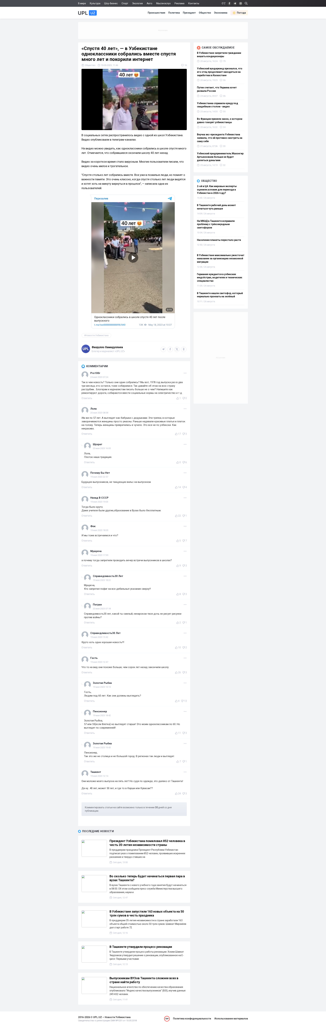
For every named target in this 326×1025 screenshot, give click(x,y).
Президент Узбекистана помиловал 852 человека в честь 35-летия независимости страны (147, 843)
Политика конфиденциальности (192, 1018)
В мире (82, 3)
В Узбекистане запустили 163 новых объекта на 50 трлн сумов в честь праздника (147, 913)
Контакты (193, 3)
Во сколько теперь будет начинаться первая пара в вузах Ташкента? (147, 878)
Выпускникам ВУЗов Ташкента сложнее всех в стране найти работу (144, 980)
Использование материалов (231, 1018)
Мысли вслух (163, 3)
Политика (174, 12)
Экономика (220, 12)
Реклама (179, 3)
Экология (137, 3)
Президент (189, 12)
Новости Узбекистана (97, 335)
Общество (205, 12)
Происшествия (156, 12)
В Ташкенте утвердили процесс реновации (141, 947)
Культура (95, 3)
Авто (149, 3)
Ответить (87, 398)
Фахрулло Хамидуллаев (107, 347)
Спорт (125, 3)
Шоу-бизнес (111, 3)
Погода (241, 12)
